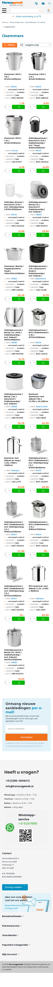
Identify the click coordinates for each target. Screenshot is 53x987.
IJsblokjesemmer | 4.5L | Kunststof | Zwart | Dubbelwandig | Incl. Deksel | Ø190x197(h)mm (38, 271)
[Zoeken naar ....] (39, 10)
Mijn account (9, 954)
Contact (7, 853)
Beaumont (41, 279)
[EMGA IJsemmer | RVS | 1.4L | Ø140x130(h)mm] (39, 61)
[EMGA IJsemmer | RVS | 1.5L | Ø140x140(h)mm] (14, 61)
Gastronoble (42, 406)
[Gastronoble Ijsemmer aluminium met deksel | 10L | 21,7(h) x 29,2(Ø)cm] (39, 381)
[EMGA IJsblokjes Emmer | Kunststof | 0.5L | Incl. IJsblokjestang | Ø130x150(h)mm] (14, 189)
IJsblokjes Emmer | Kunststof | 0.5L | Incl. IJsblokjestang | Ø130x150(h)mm (14, 205)
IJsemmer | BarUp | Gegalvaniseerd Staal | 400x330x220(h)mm (14, 269)
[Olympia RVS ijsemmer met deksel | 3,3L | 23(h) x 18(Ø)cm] (39, 573)
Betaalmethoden (12, 916)
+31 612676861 (27, 824)
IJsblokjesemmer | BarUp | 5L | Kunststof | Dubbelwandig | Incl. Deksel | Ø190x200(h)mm (38, 207)
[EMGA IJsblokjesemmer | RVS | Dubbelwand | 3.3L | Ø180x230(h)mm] (39, 509)
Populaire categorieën (15, 944)
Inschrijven (27, 737)
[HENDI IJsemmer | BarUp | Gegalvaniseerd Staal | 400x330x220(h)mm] (14, 253)
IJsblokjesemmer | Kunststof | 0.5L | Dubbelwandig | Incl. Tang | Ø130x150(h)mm (38, 143)
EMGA (14, 87)
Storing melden (15, 886)
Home (5, 22)
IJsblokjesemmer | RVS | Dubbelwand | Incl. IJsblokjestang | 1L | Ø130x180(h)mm (38, 463)
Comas (14, 151)
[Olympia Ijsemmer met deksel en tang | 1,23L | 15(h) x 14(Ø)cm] (14, 445)
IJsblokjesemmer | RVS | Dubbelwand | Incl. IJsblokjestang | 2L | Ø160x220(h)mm (14, 527)
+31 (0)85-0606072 (18, 780)
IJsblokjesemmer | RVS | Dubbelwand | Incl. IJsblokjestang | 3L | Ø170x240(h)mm (14, 591)
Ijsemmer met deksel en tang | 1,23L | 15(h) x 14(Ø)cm (12, 461)
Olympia (15, 470)
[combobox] (37, 45)
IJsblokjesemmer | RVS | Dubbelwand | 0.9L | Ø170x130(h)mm (38, 333)
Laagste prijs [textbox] (32, 45)
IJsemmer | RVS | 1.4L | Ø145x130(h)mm (12, 140)
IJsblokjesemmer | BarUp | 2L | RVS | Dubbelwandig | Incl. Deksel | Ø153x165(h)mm (13, 335)
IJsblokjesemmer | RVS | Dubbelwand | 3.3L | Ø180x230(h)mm (38, 525)
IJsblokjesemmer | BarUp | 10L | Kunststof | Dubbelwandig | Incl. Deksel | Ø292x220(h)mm (13, 399)
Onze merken (9, 935)
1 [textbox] (30, 106)
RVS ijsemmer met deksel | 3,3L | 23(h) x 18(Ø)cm (38, 588)
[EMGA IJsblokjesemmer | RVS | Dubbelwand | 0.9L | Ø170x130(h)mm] (39, 317)
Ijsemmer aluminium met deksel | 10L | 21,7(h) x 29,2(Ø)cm (38, 397)
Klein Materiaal (16, 22)
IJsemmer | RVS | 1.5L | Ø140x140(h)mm (12, 76)
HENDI (39, 215)
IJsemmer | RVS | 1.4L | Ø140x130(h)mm (37, 76)
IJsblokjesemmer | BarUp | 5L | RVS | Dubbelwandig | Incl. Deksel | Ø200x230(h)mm (13, 655)
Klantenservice (11, 925)
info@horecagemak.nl (19, 786)
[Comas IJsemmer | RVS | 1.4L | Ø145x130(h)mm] (14, 125)
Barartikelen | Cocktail (35, 22)
